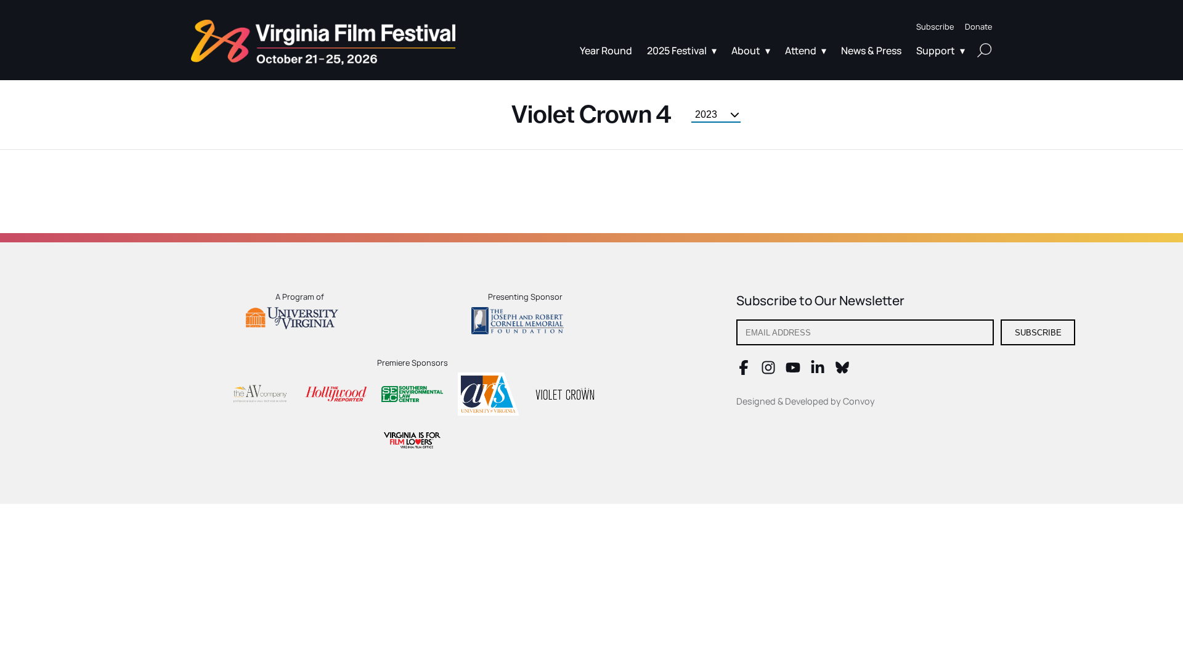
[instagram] (768, 371)
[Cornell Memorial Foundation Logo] (525, 322)
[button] (935, 27)
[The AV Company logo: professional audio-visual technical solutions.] (259, 396)
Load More (591, 204)
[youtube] (793, 371)
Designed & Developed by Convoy (805, 401)
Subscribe (1038, 332)
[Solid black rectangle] (565, 396)
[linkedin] (817, 371)
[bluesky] (842, 371)
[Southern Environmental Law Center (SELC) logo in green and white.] (412, 396)
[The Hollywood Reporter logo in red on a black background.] (336, 396)
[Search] (984, 50)
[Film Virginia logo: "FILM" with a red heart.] (412, 441)
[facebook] (743, 371)
